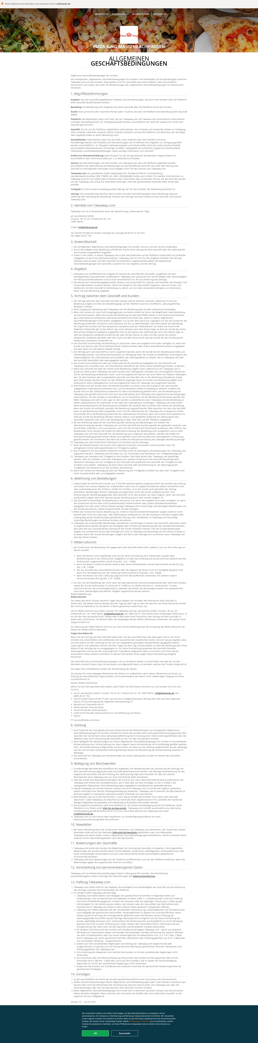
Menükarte (102, 14)
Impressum (159, 14)
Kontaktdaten (140, 14)
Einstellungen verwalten (139, 1021)
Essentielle (124, 1033)
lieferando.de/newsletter (125, 832)
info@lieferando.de (87, 227)
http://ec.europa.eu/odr (115, 808)
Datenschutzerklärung (144, 876)
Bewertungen (120, 14)
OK (95, 1033)
